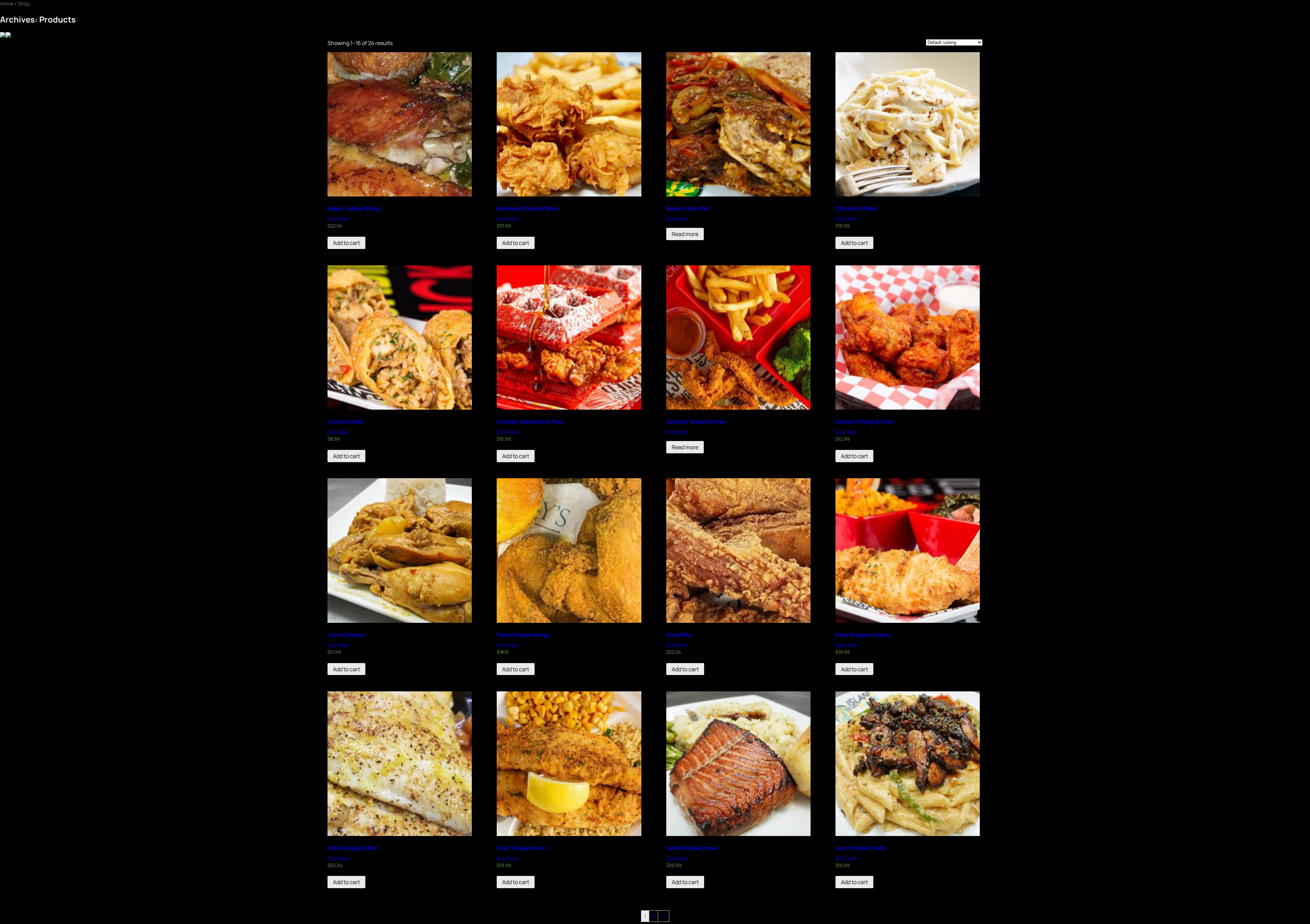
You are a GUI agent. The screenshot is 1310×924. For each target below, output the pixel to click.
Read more (685, 234)
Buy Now (338, 218)
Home (7, 3)
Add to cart (346, 243)
